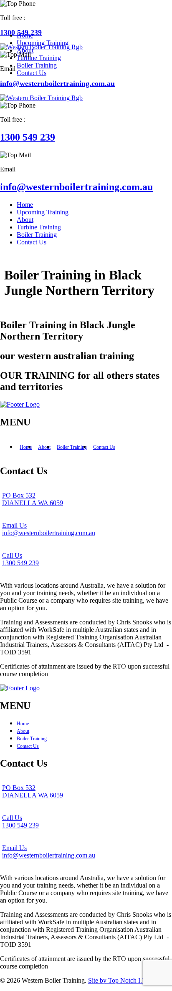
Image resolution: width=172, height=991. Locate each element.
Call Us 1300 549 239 (20, 559)
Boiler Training (72, 447)
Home (26, 447)
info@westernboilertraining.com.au (57, 83)
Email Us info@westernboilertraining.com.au (48, 529)
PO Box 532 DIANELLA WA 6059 (32, 499)
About (44, 447)
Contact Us (104, 447)
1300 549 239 (27, 137)
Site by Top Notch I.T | (119, 980)
